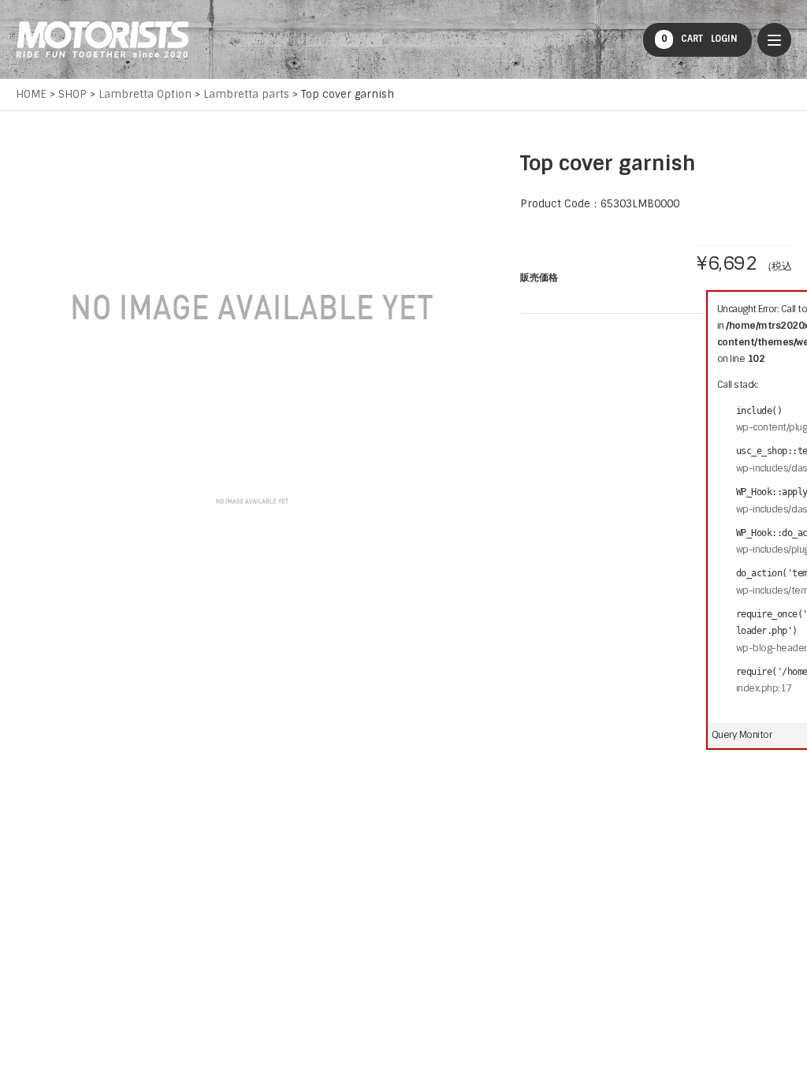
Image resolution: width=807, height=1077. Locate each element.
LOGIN (724, 38)
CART (682, 38)
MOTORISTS (102, 39)
